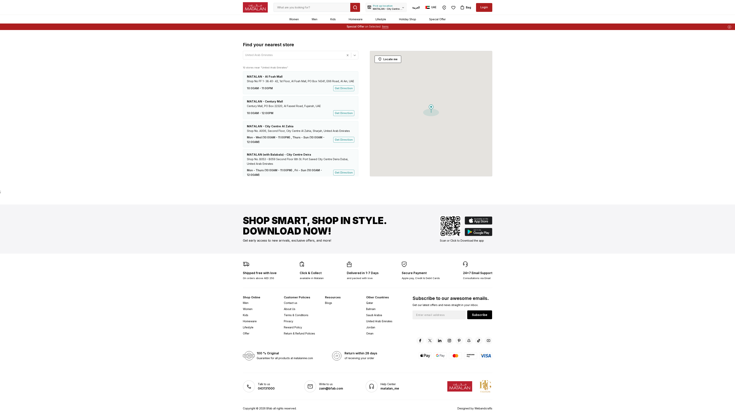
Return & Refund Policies (299, 333)
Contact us (290, 302)
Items (385, 26)
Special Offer (437, 19)
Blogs (328, 302)
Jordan (370, 327)
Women (294, 19)
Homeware (356, 19)
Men (314, 19)
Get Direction (344, 88)
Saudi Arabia (374, 315)
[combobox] (245, 55)
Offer (246, 333)
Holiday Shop (407, 19)
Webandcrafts (483, 408)
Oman (369, 333)
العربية (416, 7)
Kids (333, 19)
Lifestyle (381, 19)
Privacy (288, 321)
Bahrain (371, 309)
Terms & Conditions (296, 315)
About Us (289, 309)
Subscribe (479, 315)
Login (484, 7)
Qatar (369, 302)
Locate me (390, 59)
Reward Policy (293, 327)
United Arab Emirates (379, 321)
